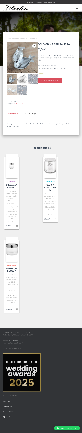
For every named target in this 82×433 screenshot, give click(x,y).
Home (8, 38)
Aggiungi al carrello (48, 80)
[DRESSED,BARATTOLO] (12, 166)
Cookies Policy (7, 406)
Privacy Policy (7, 401)
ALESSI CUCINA (15, 38)
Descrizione (13, 114)
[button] (67, 428)
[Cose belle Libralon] (16, 7)
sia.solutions (9, 417)
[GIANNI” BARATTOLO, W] (50, 166)
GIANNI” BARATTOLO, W (50, 187)
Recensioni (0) (30, 114)
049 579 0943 (13, 340)
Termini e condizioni (9, 411)
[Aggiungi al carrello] (17, 226)
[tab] (15, 113)
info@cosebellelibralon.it (15, 343)
